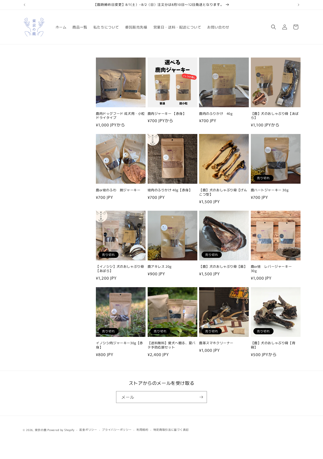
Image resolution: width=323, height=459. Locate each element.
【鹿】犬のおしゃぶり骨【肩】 (223, 266)
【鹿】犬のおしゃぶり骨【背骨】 (273, 345)
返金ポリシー (88, 429)
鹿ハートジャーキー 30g (270, 190)
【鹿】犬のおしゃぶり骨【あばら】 (275, 116)
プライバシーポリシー (116, 429)
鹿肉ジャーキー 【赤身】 (167, 114)
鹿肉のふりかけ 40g (216, 114)
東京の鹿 (41, 430)
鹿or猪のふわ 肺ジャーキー (118, 190)
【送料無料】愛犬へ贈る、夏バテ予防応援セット (172, 345)
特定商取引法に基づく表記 (171, 429)
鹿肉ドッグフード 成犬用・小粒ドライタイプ (120, 116)
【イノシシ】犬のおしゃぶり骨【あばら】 (120, 268)
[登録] (201, 397)
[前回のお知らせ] (24, 5)
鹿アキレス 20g (160, 266)
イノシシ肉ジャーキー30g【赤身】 (119, 345)
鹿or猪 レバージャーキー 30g (273, 268)
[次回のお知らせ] (298, 5)
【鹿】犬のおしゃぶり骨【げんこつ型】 (223, 192)
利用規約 (142, 429)
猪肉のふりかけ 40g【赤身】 (170, 190)
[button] (273, 27)
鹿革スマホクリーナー (216, 343)
